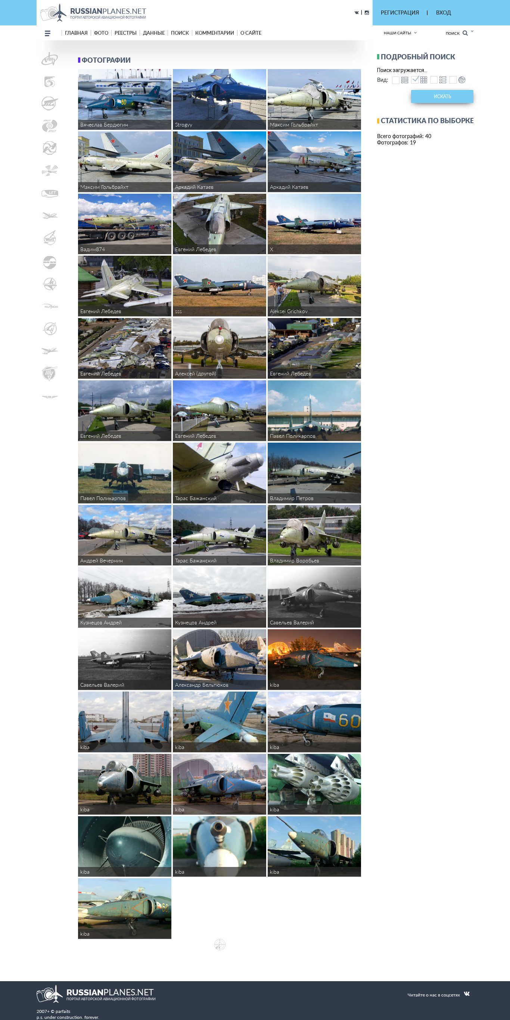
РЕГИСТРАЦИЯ (400, 12)
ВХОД (443, 12)
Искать (442, 96)
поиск (180, 33)
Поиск (454, 33)
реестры (126, 33)
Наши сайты (397, 33)
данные (154, 33)
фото (101, 33)
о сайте (250, 33)
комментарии (214, 33)
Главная (76, 33)
